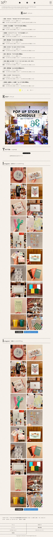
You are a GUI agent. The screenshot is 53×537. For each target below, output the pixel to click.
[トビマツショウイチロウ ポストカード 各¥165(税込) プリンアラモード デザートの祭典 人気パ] (35, 257)
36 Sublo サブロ (25, 535)
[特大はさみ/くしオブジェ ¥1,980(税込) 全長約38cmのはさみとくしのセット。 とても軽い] (18, 224)
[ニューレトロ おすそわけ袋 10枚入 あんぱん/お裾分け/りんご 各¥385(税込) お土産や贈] (18, 240)
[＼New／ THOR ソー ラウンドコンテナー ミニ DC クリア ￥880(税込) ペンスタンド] (18, 322)
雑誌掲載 (40, 527)
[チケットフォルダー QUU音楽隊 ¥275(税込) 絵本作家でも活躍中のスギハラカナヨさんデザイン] (35, 175)
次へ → (31, 90)
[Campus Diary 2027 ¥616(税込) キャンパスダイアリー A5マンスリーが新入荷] (35, 273)
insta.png (34, 2)
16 (27, 90)
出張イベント (18, 20)
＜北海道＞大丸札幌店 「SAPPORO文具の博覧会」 (15, 25)
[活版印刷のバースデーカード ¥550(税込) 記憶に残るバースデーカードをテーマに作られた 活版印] (35, 208)
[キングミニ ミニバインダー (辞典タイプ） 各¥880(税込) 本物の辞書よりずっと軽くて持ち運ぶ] (18, 191)
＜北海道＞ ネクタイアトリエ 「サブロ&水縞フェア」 (16, 33)
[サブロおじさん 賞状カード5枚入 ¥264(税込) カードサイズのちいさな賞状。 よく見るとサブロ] (18, 289)
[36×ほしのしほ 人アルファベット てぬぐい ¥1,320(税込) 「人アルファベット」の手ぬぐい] (18, 273)
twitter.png (27, 2)
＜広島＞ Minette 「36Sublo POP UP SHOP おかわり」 (17, 18)
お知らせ (40, 524)
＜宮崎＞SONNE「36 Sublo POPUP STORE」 (14, 47)
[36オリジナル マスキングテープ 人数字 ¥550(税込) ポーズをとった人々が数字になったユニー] (18, 175)
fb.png (19, 2)
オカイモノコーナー (40, 530)
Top (49, 532)
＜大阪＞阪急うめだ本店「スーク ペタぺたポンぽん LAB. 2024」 (18, 61)
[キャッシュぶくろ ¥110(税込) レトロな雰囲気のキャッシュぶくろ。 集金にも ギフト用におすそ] (18, 306)
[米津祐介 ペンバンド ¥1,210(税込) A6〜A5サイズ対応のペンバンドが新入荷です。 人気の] (18, 208)
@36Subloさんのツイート (16, 155)
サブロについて (13, 530)
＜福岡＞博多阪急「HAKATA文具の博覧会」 (13, 40)
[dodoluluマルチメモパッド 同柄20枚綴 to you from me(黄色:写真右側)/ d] (35, 224)
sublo (4, 2)
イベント (13, 20)
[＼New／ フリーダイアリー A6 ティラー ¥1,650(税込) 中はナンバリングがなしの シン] (35, 289)
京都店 (13, 532)
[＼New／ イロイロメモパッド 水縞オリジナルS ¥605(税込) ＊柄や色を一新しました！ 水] (18, 257)
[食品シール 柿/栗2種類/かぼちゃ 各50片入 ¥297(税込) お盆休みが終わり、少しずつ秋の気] (35, 322)
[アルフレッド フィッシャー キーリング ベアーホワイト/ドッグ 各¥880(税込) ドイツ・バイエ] (35, 306)
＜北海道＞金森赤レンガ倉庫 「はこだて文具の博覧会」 (16, 82)
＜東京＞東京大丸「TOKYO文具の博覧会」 (13, 54)
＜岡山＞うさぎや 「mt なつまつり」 (12, 75)
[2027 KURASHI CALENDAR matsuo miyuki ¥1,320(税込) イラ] (35, 191)
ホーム (13, 524)
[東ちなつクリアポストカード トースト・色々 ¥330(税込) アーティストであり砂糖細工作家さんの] (35, 240)
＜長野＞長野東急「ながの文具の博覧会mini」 (14, 68)
